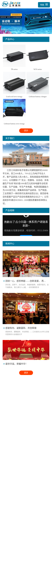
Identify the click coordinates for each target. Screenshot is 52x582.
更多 (26, 373)
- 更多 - (26, 131)
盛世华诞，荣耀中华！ (16, 364)
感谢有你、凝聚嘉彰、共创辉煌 (20, 328)
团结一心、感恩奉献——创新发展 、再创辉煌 (27, 281)
